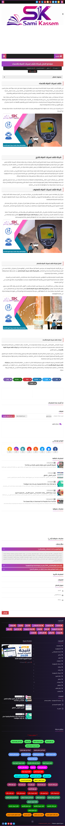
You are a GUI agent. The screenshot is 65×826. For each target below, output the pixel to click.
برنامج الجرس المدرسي (26, 780)
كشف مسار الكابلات (38, 815)
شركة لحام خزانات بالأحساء (34, 763)
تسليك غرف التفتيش (35, 776)
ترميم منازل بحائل (21, 793)
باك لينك (33, 767)
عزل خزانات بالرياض (32, 759)
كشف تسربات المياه (38, 742)
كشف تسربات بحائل (32, 793)
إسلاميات (58, 625)
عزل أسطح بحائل (44, 793)
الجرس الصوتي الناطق (50, 475)
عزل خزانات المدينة (53, 785)
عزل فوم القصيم (32, 789)
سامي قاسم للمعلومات (44, 823)
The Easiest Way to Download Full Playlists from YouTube (39, 501)
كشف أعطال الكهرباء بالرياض (13, 815)
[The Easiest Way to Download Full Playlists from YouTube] (60, 501)
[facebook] (3, 823)
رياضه (38, 629)
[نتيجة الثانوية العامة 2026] (17, 650)
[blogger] (48, 2)
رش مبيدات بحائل (55, 793)
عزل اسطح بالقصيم (26, 806)
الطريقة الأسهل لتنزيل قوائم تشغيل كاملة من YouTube (40, 465)
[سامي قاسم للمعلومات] (32, 15)
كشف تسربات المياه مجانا (18, 763)
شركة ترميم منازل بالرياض (12, 797)
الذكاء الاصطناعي (37, 625)
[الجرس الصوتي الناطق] (60, 475)
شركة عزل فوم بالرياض (17, 742)
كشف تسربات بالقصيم (39, 806)
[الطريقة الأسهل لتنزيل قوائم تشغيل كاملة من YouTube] (60, 465)
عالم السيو (17, 629)
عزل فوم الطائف (11, 785)
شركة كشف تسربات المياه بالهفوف (47, 189)
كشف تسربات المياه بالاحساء (50, 83)
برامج (27, 625)
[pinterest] (39, 2)
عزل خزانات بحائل (10, 793)
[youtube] (45, 2)
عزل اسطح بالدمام (33, 810)
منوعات (59, 633)
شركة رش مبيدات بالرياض (27, 797)
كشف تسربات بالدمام (14, 806)
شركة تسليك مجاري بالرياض (21, 776)
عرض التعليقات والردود (8, 416)
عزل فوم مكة (22, 785)
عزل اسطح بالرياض (26, 754)
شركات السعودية (28, 629)
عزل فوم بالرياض (49, 742)
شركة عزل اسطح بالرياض (39, 750)
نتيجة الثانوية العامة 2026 (23, 658)
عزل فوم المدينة (41, 785)
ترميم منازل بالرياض (14, 754)
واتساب (32, 633)
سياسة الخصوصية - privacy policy (52, 701)
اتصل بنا (59, 709)
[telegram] (53, 2)
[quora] (50, 2)
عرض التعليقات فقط (21, 416)
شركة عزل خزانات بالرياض (53, 797)
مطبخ (8, 629)
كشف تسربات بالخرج (38, 772)
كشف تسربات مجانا (26, 772)
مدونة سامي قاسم (23, 767)
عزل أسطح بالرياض (40, 797)
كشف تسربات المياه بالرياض (32, 746)
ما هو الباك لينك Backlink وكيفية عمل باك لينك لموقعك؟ (39, 484)
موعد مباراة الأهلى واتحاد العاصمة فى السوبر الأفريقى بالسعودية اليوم (35, 492)
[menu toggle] (62, 2)
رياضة (46, 629)
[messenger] (56, 2)
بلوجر (19, 625)
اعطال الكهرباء (27, 815)
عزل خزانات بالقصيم (51, 806)
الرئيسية (57, 56)
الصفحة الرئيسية (40, 68)
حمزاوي (28, 662)
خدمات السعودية (30, 68)
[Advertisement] (32, 39)
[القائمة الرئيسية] (4, 56)
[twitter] (37, 2)
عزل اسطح (27, 742)
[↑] (32, 821)
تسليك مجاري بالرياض (38, 754)
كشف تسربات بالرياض (32, 802)
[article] (17, 394)
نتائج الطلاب (42, 633)
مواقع (50, 633)
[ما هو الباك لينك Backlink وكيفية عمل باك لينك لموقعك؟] (60, 484)
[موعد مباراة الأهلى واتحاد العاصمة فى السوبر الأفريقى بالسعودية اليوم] (60, 492)
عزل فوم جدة (31, 785)
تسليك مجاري (47, 776)
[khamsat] (58, 2)
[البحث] (3, 2)
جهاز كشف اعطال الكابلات (52, 815)
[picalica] (16, 823)
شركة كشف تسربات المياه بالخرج (48, 157)
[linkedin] (42, 2)
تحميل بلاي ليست (42, 767)
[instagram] (11, 823)
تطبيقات (12, 625)
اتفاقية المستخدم (56, 704)
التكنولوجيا (49, 625)
